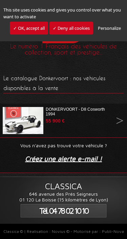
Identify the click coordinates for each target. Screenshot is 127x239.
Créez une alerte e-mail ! (63, 158)
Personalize (109, 28)
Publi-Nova (113, 231)
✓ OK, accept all (29, 28)
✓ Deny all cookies (71, 28)
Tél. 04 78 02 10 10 (63, 210)
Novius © (60, 231)
